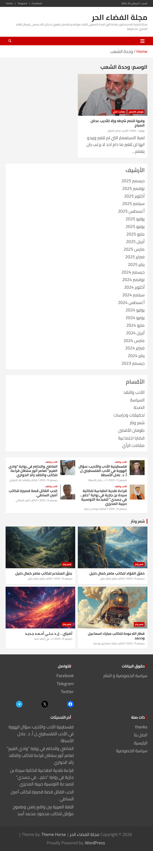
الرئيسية (140, 743)
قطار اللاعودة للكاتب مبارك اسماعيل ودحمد (116, 636)
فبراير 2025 (135, 257)
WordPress (95, 843)
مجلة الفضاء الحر (119, 17)
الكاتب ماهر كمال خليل (112, 578)
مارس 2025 (134, 249)
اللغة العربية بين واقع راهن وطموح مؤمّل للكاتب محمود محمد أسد (43, 810)
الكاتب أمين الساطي (26, 500)
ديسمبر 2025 (133, 181)
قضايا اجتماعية (131, 438)
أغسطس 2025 (131, 211)
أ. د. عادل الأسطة (97, 480)
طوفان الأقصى (136, 112)
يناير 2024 (136, 356)
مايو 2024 (135, 325)
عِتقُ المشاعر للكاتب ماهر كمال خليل (43, 573)
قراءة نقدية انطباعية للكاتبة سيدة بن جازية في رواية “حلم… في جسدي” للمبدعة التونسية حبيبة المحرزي (103, 497)
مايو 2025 (135, 234)
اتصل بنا (140, 735)
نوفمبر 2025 (133, 188)
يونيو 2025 (135, 226)
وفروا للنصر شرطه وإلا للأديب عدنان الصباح (117, 123)
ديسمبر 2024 (133, 272)
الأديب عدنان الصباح (118, 130)
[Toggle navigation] (142, 41)
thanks (141, 727)
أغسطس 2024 (131, 302)
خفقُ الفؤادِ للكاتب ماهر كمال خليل (117, 573)
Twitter (9, 3)
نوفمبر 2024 (133, 279)
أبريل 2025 (135, 241)
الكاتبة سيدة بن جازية (95, 508)
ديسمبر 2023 (133, 363)
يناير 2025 (136, 264)
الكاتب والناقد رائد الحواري (23, 480)
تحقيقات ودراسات (129, 415)
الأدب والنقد (134, 392)
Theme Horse (53, 834)
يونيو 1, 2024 (137, 130)
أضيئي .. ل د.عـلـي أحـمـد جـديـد (48, 633)
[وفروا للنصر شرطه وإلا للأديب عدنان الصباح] (113, 95)
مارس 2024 (134, 340)
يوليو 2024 (135, 310)
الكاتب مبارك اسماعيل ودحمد (108, 643)
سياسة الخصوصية (131, 751)
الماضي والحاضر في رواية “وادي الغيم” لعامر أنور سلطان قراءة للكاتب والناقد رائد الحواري (32, 470)
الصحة (139, 407)
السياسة (137, 400)
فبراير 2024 (135, 348)
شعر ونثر (137, 423)
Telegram (22, 3)
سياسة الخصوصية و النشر (125, 676)
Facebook (37, 3)
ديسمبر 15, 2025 (118, 480)
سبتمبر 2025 (133, 203)
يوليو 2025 (135, 219)
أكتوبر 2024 (134, 287)
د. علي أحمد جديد (43, 638)
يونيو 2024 (135, 317)
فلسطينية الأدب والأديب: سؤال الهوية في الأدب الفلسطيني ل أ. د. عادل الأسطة (103, 470)
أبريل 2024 (135, 333)
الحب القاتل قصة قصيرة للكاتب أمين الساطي (33, 492)
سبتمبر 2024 (133, 295)
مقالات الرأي (119, 112)
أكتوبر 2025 (134, 196)
